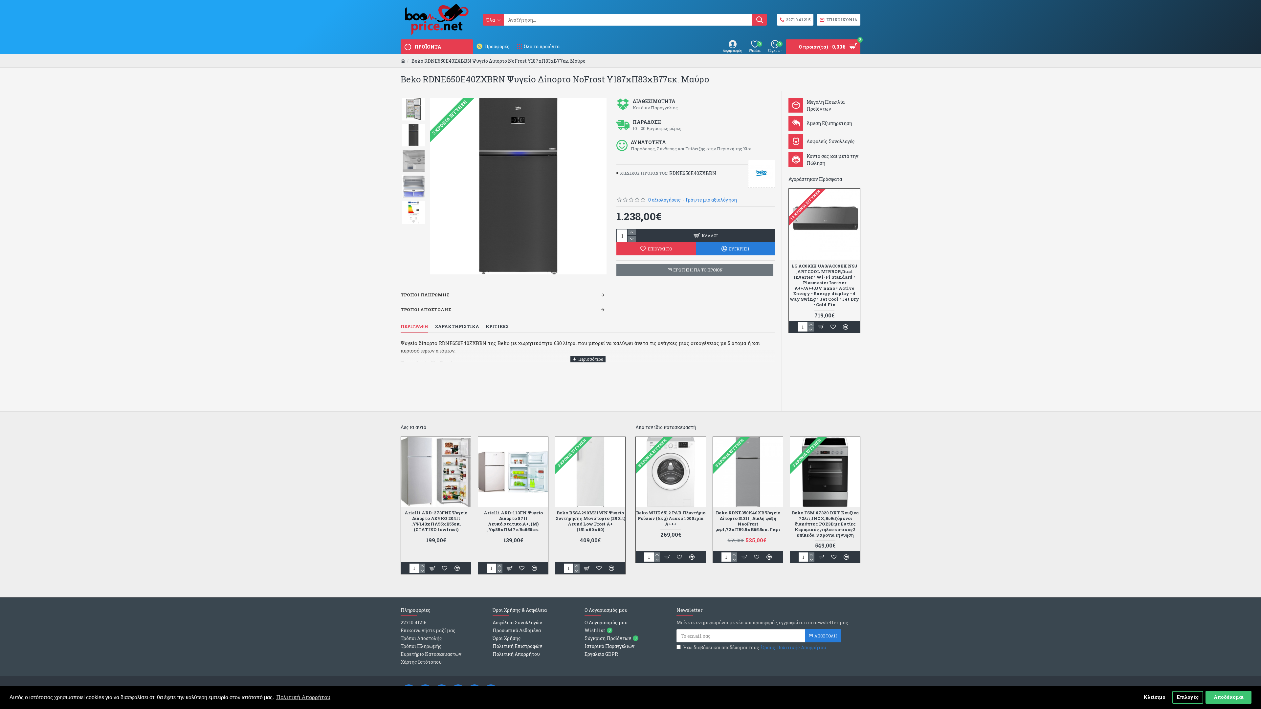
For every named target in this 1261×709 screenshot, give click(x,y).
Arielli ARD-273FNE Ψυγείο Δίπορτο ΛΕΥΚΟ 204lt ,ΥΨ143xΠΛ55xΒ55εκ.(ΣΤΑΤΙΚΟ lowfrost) (436, 521)
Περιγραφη (414, 326)
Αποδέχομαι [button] (1229, 697)
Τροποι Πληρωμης (425, 295)
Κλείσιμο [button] (1154, 697)
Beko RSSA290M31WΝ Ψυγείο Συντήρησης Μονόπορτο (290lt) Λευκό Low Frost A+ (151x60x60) (590, 521)
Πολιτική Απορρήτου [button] (303, 697)
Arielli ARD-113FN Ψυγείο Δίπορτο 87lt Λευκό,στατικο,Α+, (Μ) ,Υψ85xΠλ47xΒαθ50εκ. (513, 521)
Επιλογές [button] (1188, 697)
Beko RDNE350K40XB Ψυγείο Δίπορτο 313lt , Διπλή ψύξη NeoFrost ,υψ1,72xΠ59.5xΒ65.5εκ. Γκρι (748, 521)
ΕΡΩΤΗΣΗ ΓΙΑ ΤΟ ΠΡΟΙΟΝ (697, 269)
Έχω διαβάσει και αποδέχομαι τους (754, 647)
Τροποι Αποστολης (426, 309)
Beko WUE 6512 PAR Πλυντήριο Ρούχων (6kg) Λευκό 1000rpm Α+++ (670, 518)
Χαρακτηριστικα (457, 326)
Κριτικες (497, 326)
